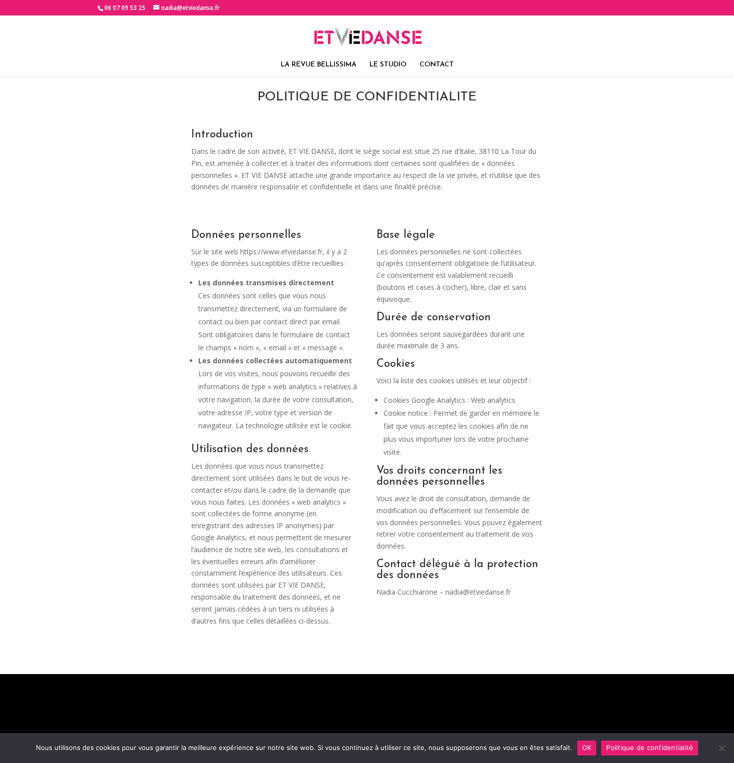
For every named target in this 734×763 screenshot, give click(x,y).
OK (587, 748)
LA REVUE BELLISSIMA (319, 64)
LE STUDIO (387, 64)
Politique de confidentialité (649, 748)
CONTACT (436, 64)
